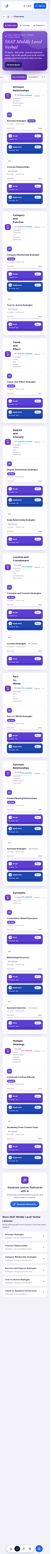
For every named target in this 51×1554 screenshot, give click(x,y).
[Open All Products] (39, 1548)
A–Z (43, 77)
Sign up (42, 6)
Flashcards (11, 25)
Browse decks (13, 65)
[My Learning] (17, 1549)
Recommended (19, 77)
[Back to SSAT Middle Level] (4, 17)
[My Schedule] (30, 1549)
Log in (28, 6)
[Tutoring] (23, 1549)
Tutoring (25, 25)
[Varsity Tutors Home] (6, 6)
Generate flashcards (26, 1204)
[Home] (8, 17)
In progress (33, 77)
